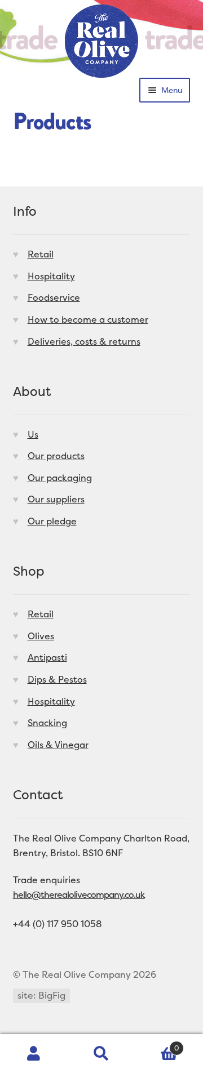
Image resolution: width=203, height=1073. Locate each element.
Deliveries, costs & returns (84, 341)
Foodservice (54, 297)
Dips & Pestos (57, 679)
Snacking (47, 722)
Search (101, 1054)
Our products (56, 455)
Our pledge (52, 521)
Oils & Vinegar (58, 744)
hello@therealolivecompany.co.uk (79, 894)
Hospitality (51, 276)
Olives (41, 636)
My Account (34, 1054)
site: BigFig (41, 995)
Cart (157, 1044)
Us (33, 434)
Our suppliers (56, 499)
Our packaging (60, 477)
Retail (41, 254)
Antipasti (47, 657)
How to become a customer (88, 319)
